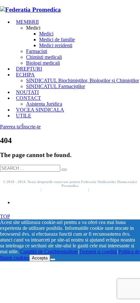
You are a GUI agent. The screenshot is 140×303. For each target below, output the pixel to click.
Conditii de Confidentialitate (64, 189)
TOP (5, 216)
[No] (52, 259)
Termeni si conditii (25, 189)
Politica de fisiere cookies (109, 189)
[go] (64, 170)
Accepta (40, 258)
